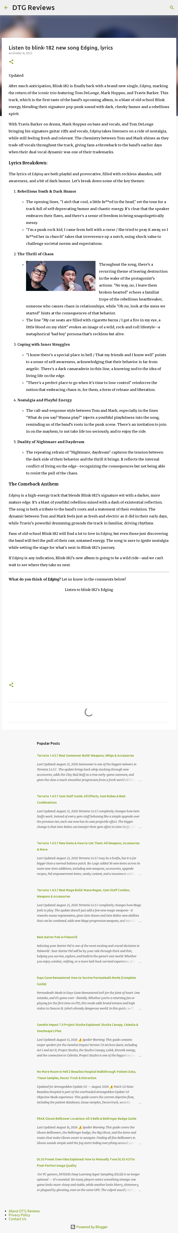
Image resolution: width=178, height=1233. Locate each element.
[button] (11, 62)
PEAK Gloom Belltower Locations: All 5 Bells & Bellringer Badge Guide (86, 1118)
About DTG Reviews (24, 1211)
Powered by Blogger (92, 1227)
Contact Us (17, 1219)
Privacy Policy (19, 1215)
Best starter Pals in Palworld (57, 937)
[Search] (172, 7)
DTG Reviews (33, 7)
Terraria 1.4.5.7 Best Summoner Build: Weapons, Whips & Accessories (85, 755)
